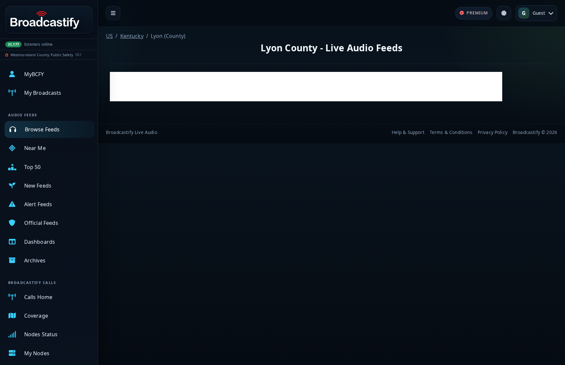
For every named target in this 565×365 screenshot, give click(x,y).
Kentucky (132, 36)
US (109, 36)
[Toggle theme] (504, 13)
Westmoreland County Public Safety (41, 54)
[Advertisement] (306, 86)
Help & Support (408, 132)
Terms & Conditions (451, 132)
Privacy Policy (492, 132)
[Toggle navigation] (113, 13)
